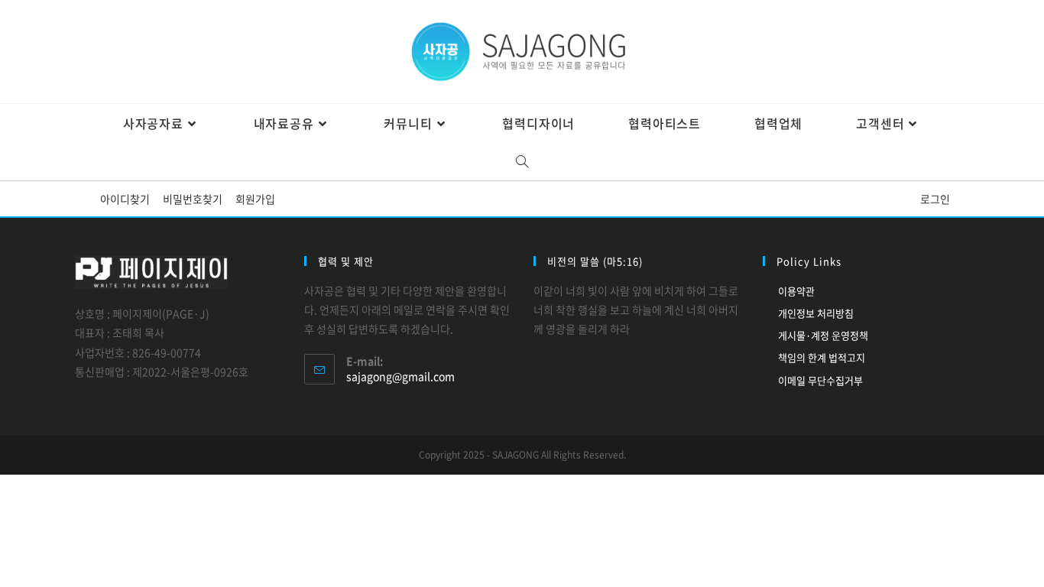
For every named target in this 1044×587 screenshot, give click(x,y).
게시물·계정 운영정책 (823, 335)
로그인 (935, 198)
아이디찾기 (125, 198)
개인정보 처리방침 (816, 313)
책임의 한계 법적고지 (821, 357)
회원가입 (255, 198)
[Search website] (522, 161)
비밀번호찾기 (192, 198)
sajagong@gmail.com (400, 376)
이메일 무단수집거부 (820, 380)
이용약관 (796, 291)
